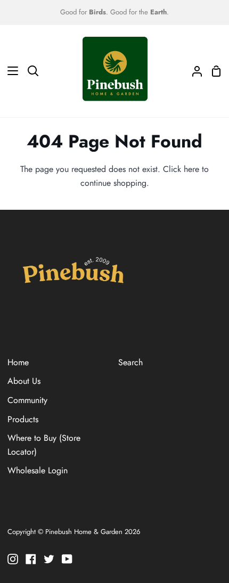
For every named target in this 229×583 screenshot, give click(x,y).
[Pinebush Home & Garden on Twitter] (49, 559)
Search (130, 362)
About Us (23, 381)
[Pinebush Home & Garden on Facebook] (31, 559)
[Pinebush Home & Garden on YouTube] (67, 559)
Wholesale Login (37, 470)
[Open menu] (9, 71)
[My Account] (192, 71)
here (191, 169)
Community (27, 400)
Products (22, 419)
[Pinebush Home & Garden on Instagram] (12, 559)
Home (18, 362)
